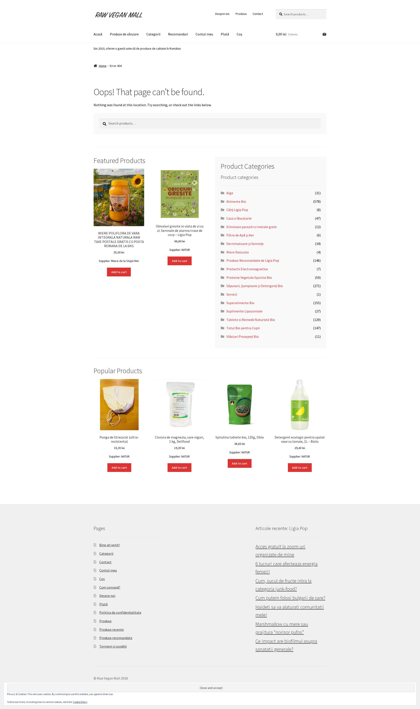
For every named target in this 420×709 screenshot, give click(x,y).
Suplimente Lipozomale (244, 311)
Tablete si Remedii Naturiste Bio (250, 319)
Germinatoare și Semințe (245, 243)
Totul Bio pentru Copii (243, 328)
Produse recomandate (115, 638)
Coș (239, 34)
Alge (229, 193)
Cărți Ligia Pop (237, 210)
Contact (258, 14)
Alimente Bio (236, 201)
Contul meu (204, 34)
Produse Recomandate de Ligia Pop (252, 260)
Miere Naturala (237, 252)
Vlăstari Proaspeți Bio (242, 336)
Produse (241, 14)
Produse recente (111, 629)
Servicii (231, 294)
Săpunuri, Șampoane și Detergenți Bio (254, 286)
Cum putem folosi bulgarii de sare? (290, 598)
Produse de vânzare (124, 34)
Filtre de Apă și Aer (240, 235)
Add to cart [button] (119, 272)
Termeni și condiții (113, 646)
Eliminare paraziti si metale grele (251, 227)
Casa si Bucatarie (239, 218)
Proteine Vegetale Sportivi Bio (249, 277)
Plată (225, 34)
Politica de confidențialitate (120, 612)
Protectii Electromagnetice (247, 269)
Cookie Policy (80, 702)
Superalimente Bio (240, 303)
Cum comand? (109, 587)
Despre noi (222, 14)
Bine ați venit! (109, 545)
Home (103, 66)
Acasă (98, 34)
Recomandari (178, 34)
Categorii (153, 34)
